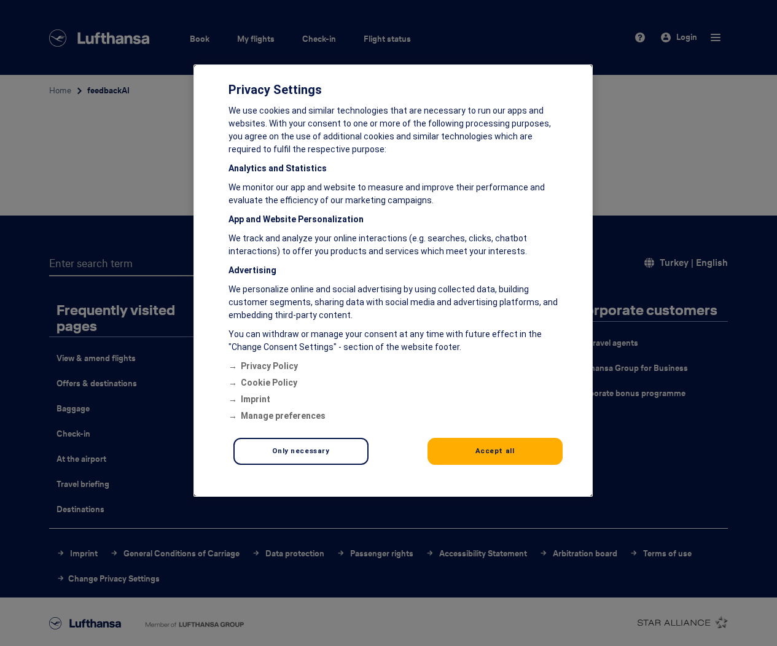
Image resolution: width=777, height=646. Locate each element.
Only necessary (301, 450)
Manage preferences (283, 416)
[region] (393, 280)
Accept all (495, 450)
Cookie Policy (269, 382)
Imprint (255, 399)
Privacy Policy (269, 366)
